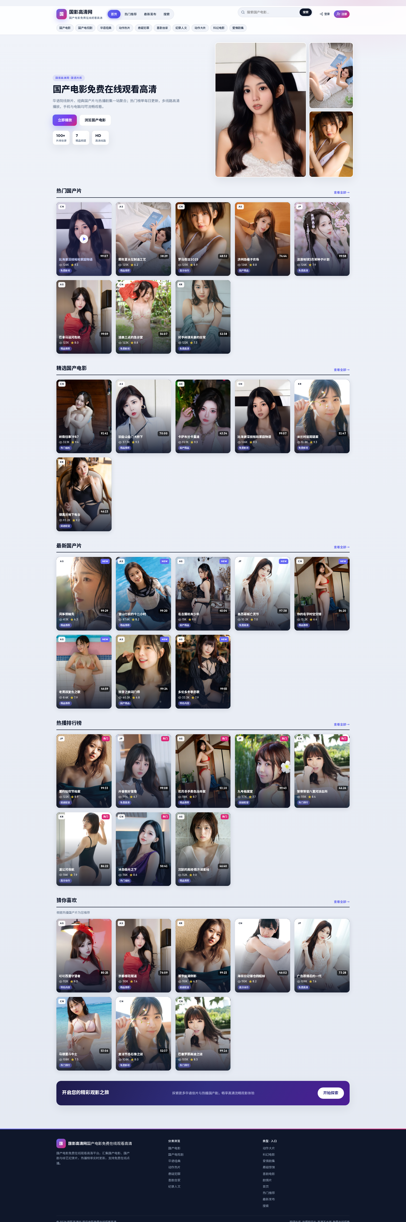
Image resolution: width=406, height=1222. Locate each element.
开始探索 (330, 1093)
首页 (114, 14)
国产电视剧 (85, 28)
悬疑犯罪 (143, 28)
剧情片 (267, 1180)
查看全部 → (342, 192)
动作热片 (124, 28)
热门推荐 (131, 14)
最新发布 (150, 14)
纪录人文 (181, 28)
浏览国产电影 (95, 120)
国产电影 (65, 28)
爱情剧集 (238, 28)
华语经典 (105, 28)
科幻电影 (219, 28)
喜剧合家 (162, 28)
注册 (344, 14)
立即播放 (65, 120)
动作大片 (200, 28)
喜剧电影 (269, 1174)
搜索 (167, 14)
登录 (327, 14)
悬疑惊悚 (269, 1167)
